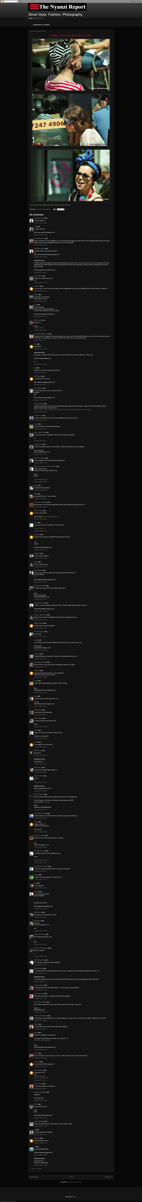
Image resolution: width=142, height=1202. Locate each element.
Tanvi (35, 522)
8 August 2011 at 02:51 (40, 1080)
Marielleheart (38, 912)
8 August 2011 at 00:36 (40, 1058)
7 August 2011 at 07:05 (40, 782)
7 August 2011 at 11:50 (40, 879)
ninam (36, 822)
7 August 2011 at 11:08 (40, 862)
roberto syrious (38, 1070)
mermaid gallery (39, 985)
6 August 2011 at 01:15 (40, 245)
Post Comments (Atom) (75, 1182)
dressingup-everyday (40, 662)
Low (35, 304)
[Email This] (58, 209)
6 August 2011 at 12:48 (40, 611)
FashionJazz (38, 767)
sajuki (36, 742)
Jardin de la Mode (39, 458)
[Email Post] (54, 209)
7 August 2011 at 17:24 (40, 981)
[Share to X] (61, 209)
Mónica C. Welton (39, 835)
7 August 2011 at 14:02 (40, 956)
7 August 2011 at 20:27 (40, 1029)
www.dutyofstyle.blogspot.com (50, 516)
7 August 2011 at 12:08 (40, 908)
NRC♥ (35, 485)
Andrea (36, 874)
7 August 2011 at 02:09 (40, 726)
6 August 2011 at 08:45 (40, 481)
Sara (35, 226)
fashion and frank (39, 603)
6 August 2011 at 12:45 (40, 599)
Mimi (35, 696)
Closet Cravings (38, 403)
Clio (35, 344)
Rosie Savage (38, 718)
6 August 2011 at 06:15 (40, 412)
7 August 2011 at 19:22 (40, 990)
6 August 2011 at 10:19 (40, 519)
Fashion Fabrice (39, 794)
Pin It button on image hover (8, 1201)
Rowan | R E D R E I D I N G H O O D (45, 466)
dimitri (36, 294)
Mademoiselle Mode (40, 1092)
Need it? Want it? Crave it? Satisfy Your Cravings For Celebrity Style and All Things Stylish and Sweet (62, 409)
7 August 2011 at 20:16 (40, 1020)
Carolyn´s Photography (41, 948)
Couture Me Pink (39, 993)
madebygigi (37, 376)
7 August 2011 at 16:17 (40, 973)
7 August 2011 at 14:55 (40, 965)
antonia (36, 891)
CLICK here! (47, 802)
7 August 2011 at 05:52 (40, 772)
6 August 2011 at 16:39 (40, 650)
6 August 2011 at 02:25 (40, 257)
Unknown (37, 286)
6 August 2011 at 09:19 (40, 498)
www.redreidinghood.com (41, 479)
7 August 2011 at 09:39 (40, 847)
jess (35, 883)
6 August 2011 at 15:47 (40, 628)
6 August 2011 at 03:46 (40, 316)
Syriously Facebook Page (41, 1078)
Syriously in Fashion (39, 1076)
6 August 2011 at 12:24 (40, 566)
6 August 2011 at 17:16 (40, 658)
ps (34, 1146)
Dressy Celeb (38, 320)
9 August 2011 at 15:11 (40, 1143)
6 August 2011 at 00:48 (40, 223)
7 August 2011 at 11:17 (40, 871)
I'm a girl (36, 1061)
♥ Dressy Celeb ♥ (39, 328)
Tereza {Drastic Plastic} (41, 866)
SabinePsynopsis (39, 960)
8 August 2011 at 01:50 (40, 1066)
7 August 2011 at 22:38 (40, 1049)
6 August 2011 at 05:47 (40, 400)
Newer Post (34, 1177)
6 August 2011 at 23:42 (40, 706)
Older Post (108, 1177)
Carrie (36, 680)
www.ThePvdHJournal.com (41, 860)
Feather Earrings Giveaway (41, 1040)
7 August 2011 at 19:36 (40, 1012)
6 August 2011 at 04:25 (40, 340)
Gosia (35, 424)
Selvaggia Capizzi (39, 248)
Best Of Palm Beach (40, 1002)
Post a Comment (37, 1168)
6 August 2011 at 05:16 (40, 372)
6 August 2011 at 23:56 (40, 714)
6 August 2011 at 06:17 (40, 420)
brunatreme (37, 920)
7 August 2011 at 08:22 (40, 818)
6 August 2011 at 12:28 (40, 582)
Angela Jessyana (39, 218)
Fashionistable (38, 968)
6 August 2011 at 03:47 (40, 330)
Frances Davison (39, 631)
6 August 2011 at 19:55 (40, 677)
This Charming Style (40, 813)
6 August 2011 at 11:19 (40, 531)
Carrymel (36, 653)
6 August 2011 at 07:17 (40, 440)
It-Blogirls (37, 553)
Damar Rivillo (38, 1083)
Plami (35, 1104)
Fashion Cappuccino (40, 615)
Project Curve (38, 415)
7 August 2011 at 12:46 (40, 944)
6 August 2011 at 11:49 (40, 558)
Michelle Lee (38, 750)
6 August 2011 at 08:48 (40, 490)
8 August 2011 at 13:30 (40, 1126)
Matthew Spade (38, 623)
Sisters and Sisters (39, 585)
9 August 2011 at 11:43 (40, 1134)
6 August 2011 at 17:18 (40, 667)
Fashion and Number (40, 1015)
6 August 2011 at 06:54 (40, 429)
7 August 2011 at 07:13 (40, 809)
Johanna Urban (38, 776)
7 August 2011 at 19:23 (40, 998)
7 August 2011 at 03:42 (40, 747)
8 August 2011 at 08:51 (40, 1088)
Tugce (36, 562)
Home (71, 1177)
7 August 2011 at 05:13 (40, 763)
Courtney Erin (38, 444)
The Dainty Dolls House (41, 334)
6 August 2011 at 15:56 (40, 636)
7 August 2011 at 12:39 (40, 930)
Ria (35, 368)
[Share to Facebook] (63, 209)
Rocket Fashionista (39, 432)
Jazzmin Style (38, 510)
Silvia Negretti (38, 388)
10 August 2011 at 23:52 (41, 1155)
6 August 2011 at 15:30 (40, 619)
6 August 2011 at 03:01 (40, 291)
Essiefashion (38, 276)
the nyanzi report (40, 209)
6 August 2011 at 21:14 (40, 692)
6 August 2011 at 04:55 (40, 349)
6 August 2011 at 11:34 (40, 550)
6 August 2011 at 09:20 (40, 507)
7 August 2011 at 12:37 (40, 917)
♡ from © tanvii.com (39, 528)
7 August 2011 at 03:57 (40, 755)
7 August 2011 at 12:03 (40, 888)
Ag (35, 1129)
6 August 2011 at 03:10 (40, 301)
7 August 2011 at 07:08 (40, 791)
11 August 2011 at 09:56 (40, 1165)
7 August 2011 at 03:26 (40, 738)
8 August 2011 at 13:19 (40, 1117)
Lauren (36, 640)
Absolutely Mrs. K (39, 238)
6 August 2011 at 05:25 (40, 384)
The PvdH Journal (39, 851)
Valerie (36, 1024)
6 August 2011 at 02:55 (40, 272)
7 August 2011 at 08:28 (40, 832)
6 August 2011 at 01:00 (40, 234)
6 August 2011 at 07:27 (40, 454)
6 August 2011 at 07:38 (40, 463)
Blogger (74, 1196)
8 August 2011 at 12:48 (40, 1100)
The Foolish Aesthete (40, 502)
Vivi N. (36, 1053)
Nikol (35, 494)
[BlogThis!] (60, 209)
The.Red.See (38, 710)
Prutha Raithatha (39, 1121)
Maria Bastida (38, 570)
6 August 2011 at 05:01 (40, 364)
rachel (36, 730)
